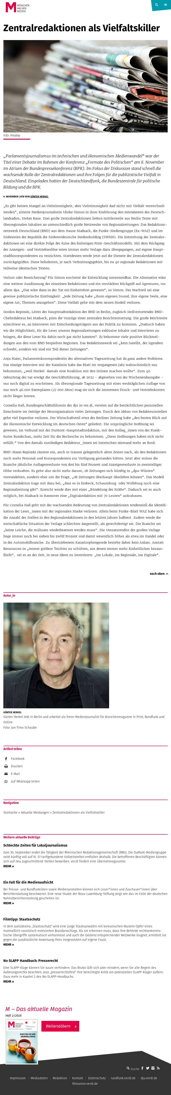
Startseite (10, 812)
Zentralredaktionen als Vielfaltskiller (79, 812)
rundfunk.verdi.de (123, 1078)
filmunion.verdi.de (85, 1083)
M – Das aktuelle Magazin (38, 1009)
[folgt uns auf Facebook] (142, 1068)
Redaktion (60, 1078)
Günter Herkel (39, 196)
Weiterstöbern (58, 1026)
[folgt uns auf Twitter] (147, 1068)
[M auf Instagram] (153, 1068)
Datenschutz (97, 1078)
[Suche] (128, 1068)
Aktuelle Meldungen (35, 812)
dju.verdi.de (149, 1078)
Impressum (18, 1078)
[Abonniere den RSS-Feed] (158, 1068)
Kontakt (77, 1078)
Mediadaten (39, 1078)
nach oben (157, 573)
